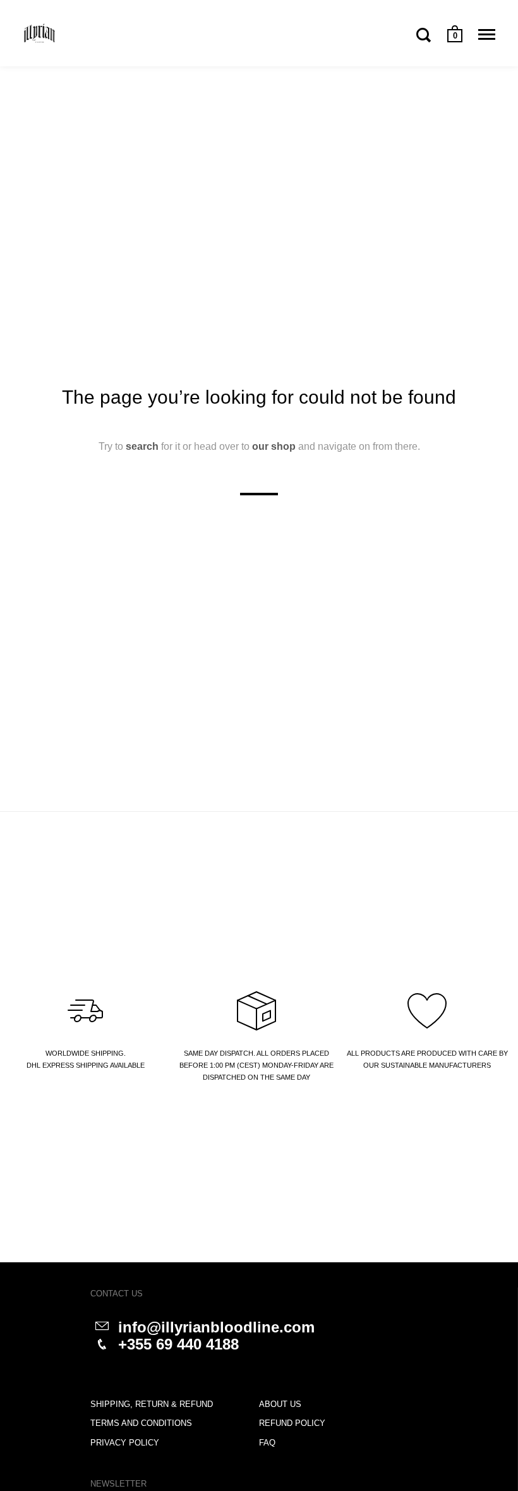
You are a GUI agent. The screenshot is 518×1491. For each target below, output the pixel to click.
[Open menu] (486, 35)
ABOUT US (280, 1404)
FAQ (267, 1442)
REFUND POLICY (292, 1423)
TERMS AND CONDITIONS (141, 1423)
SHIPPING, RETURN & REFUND (151, 1404)
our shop (274, 445)
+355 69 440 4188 (178, 1344)
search (142, 445)
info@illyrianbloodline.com (216, 1327)
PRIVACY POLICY (124, 1442)
